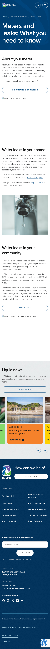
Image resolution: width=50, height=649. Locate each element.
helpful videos (37, 182)
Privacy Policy (34, 559)
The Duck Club (9, 515)
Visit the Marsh (9, 521)
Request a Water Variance (35, 496)
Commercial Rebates (37, 515)
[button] (45, 5)
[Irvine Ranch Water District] (3, 600)
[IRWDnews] (12, 600)
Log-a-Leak (7, 503)
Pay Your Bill (8, 496)
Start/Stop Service (36, 503)
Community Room (10, 509)
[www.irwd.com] (9, 5)
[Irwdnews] (8, 600)
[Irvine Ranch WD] (22, 600)
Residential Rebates (37, 509)
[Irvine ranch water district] (17, 600)
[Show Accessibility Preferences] (43, 642)
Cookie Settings (10, 635)
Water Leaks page (35, 178)
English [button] (6, 641)
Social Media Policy (28, 627)
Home (5, 16)
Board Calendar (35, 521)
